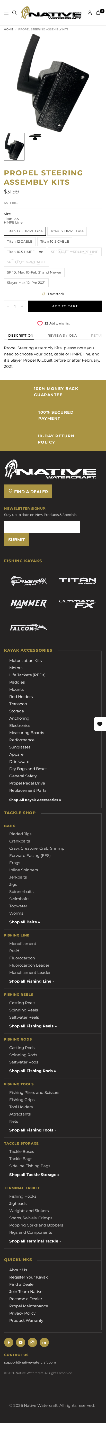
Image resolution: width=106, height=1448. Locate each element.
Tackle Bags (20, 1158)
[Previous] (16, 83)
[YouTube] (20, 1342)
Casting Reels (22, 1002)
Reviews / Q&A (62, 335)
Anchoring (19, 718)
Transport (18, 703)
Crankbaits (19, 841)
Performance (21, 739)
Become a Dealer (25, 1298)
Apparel (16, 754)
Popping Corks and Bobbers (36, 1225)
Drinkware (19, 761)
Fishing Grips (21, 1099)
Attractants (20, 1114)
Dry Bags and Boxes (28, 768)
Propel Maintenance (28, 1306)
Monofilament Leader (30, 972)
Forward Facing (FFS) (30, 855)
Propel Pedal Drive (27, 783)
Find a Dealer (30, 491)
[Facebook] (8, 1342)
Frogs (14, 862)
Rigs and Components (30, 1232)
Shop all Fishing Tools (31, 1130)
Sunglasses (19, 747)
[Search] (14, 12)
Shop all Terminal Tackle (33, 1241)
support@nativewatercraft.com (30, 1362)
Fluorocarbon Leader (29, 965)
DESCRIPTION (21, 335)
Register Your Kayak (28, 1277)
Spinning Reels (23, 1010)
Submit (16, 539)
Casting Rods (21, 1047)
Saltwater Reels (24, 1017)
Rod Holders (21, 696)
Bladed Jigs (20, 833)
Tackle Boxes (21, 1151)
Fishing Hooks (22, 1196)
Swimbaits (19, 898)
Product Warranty (26, 1320)
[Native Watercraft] (50, 468)
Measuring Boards (26, 732)
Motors (15, 667)
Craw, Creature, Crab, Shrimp (36, 848)
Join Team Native (25, 1291)
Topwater (18, 906)
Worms (16, 913)
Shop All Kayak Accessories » (35, 800)
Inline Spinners (23, 869)
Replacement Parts (27, 790)
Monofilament (22, 943)
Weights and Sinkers (29, 1210)
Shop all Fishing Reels (31, 1026)
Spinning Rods (23, 1054)
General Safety (23, 775)
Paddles (17, 682)
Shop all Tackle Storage (32, 1174)
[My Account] (90, 12)
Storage (16, 711)
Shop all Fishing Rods (31, 1070)
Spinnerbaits (21, 891)
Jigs (13, 884)
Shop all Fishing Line (30, 981)
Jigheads (17, 1203)
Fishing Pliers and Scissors (34, 1092)
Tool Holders (21, 1106)
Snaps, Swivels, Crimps (30, 1217)
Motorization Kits (25, 660)
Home (8, 29)
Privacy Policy (22, 1313)
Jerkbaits (18, 877)
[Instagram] (32, 1342)
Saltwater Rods (23, 1062)
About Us (18, 1269)
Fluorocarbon (22, 958)
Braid (14, 950)
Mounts (16, 689)
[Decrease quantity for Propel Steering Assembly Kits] (8, 306)
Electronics (19, 725)
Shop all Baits (23, 921)
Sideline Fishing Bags (29, 1165)
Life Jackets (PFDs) (27, 674)
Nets (13, 1121)
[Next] (90, 83)
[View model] (28, 581)
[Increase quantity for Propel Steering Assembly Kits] (22, 306)
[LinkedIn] (44, 1342)
